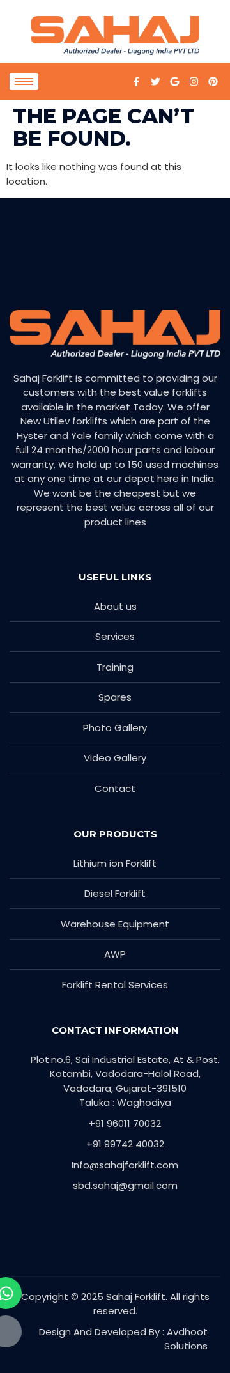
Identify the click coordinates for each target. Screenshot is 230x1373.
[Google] (174, 81)
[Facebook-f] (136, 81)
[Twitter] (155, 81)
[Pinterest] (212, 81)
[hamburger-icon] (24, 81)
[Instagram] (193, 81)
